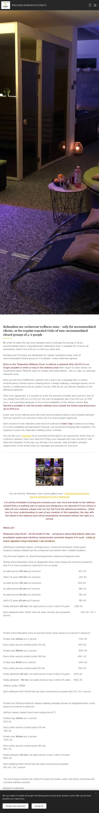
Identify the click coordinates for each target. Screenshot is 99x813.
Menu (95, 5)
